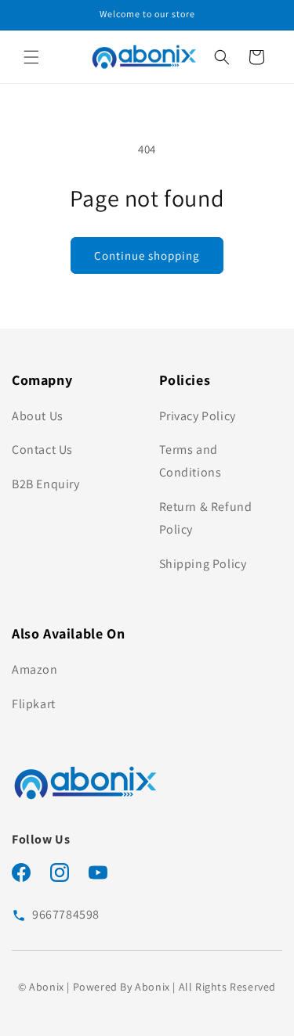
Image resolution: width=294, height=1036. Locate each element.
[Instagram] (59, 875)
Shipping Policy (203, 564)
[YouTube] (98, 875)
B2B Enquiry (46, 484)
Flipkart (34, 704)
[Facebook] (21, 875)
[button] (31, 57)
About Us (38, 416)
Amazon (35, 669)
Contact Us (42, 449)
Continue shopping (147, 255)
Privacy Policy (197, 416)
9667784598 (66, 914)
